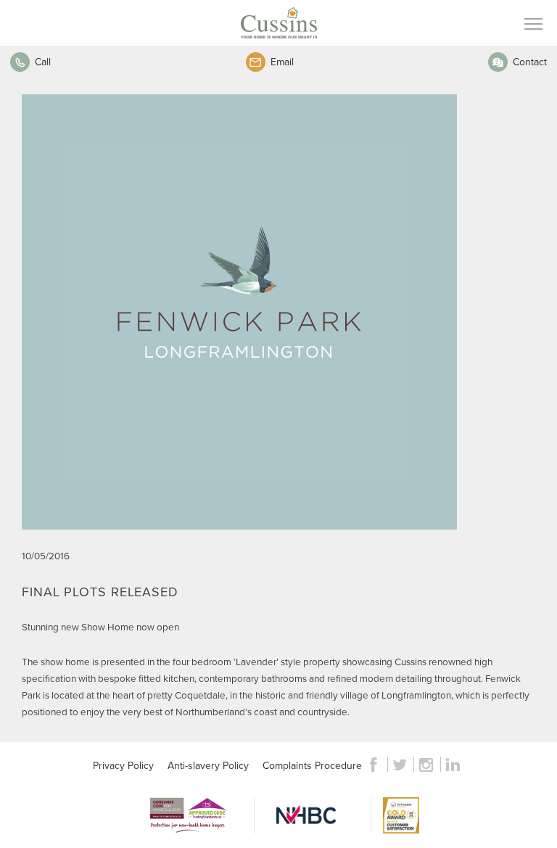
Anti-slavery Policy (208, 765)
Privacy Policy (123, 765)
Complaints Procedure (312, 765)
